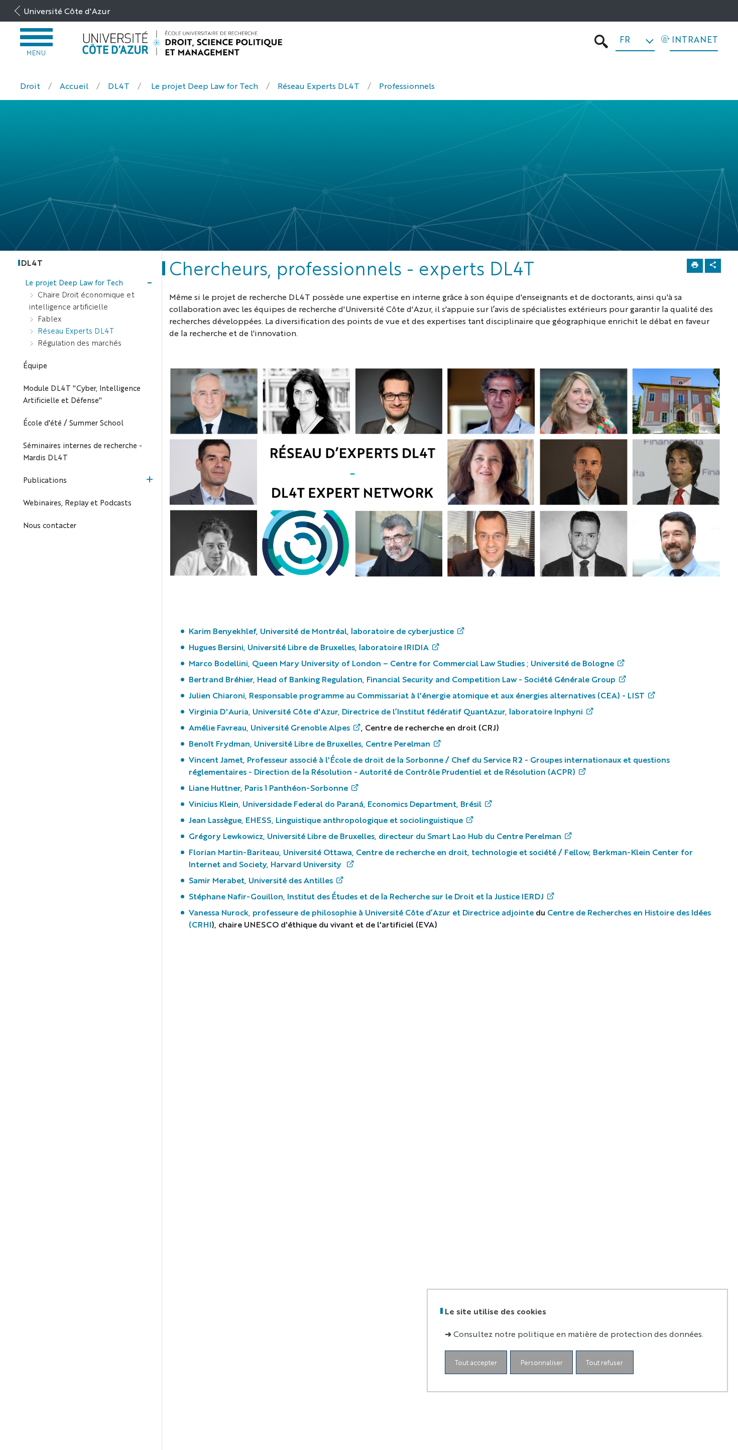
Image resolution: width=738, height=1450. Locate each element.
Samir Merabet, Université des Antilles (261, 880)
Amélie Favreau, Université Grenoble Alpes (269, 727)
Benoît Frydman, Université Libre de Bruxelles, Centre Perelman (309, 743)
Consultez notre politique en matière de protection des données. (578, 1333)
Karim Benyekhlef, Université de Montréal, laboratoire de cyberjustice (321, 631)
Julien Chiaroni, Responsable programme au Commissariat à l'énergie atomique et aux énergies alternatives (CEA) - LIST (417, 695)
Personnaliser (542, 1362)
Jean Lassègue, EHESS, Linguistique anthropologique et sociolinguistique (326, 819)
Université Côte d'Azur (67, 11)
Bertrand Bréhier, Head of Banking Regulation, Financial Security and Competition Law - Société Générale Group (402, 679)
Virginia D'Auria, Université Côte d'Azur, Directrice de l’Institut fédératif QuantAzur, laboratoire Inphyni (386, 711)
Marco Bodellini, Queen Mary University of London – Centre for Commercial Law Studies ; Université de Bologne (401, 663)
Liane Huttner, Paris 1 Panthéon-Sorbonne (268, 787)
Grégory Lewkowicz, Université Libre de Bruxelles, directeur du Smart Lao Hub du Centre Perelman (375, 836)
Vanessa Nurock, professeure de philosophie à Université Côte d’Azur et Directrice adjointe (361, 912)
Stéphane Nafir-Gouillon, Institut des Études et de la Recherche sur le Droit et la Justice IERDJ (366, 896)
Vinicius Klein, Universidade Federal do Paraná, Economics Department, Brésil (335, 803)
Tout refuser (604, 1362)
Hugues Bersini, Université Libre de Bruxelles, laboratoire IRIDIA (309, 647)
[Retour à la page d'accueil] (182, 43)
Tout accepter (476, 1362)
